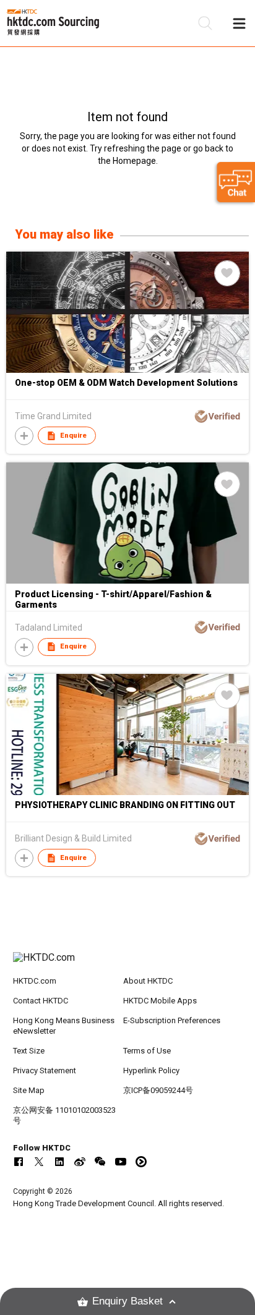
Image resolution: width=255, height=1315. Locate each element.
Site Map (29, 1090)
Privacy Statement (44, 1070)
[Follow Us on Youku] (141, 1161)
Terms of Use (147, 1050)
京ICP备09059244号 (158, 1090)
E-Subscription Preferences (171, 1020)
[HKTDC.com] (128, 964)
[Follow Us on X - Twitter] (39, 1161)
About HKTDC (148, 980)
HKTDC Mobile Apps (160, 1000)
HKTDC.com (34, 980)
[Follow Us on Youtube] (120, 1161)
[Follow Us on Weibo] (79, 1161)
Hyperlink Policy (151, 1070)
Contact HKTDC (40, 1000)
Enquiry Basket (127, 1301)
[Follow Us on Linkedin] (59, 1161)
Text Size (29, 1050)
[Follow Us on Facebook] (18, 1161)
